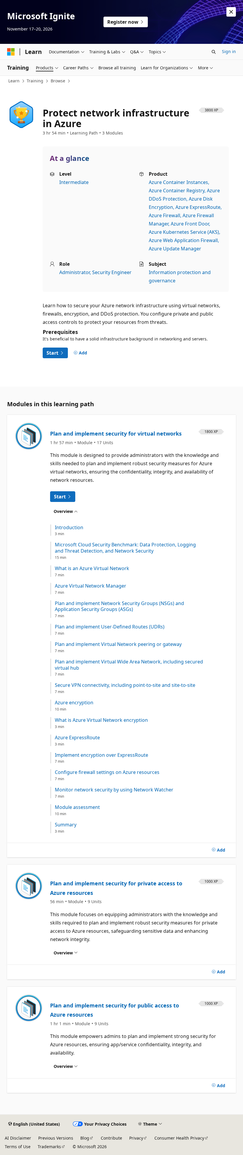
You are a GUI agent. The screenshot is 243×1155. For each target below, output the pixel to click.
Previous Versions (55, 1138)
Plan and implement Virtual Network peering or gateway (118, 644)
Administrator (74, 272)
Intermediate (74, 182)
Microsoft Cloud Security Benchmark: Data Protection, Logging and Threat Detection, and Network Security (125, 548)
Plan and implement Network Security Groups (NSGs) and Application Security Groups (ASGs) (119, 606)
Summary (65, 825)
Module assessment (77, 807)
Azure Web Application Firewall (183, 240)
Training (35, 81)
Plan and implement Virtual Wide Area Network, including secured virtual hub (129, 665)
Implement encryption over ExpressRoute (101, 755)
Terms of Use (18, 1146)
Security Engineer (112, 272)
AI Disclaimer (18, 1138)
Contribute (111, 1138)
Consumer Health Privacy (179, 1138)
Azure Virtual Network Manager (90, 586)
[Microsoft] (11, 52)
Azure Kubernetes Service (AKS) (184, 232)
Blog (84, 1138)
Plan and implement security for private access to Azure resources (116, 888)
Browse (58, 81)
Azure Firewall (164, 215)
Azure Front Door (190, 223)
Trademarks (49, 1146)
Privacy (136, 1138)
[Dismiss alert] (231, 12)
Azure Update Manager (175, 248)
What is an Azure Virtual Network (92, 568)
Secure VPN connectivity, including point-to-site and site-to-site (125, 685)
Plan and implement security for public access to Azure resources (114, 1010)
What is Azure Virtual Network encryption (101, 720)
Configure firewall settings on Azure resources (107, 772)
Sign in (229, 51)
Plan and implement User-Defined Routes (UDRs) (109, 627)
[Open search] (214, 52)
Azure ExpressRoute (197, 207)
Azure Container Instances (178, 182)
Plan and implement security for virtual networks (116, 433)
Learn (14, 81)
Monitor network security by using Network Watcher (114, 790)
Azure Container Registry (176, 190)
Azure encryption (74, 703)
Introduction (69, 527)
